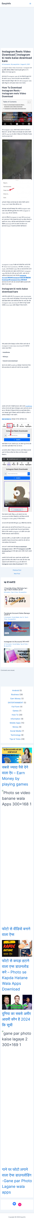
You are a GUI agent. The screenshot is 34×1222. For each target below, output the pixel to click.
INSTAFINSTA (6, 419)
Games (16, 711)
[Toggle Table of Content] (28, 102)
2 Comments (7, 617)
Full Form (15, 707)
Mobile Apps (15, 723)
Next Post (17, 573)
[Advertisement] (17, 25)
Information (7, 592)
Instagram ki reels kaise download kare (15, 108)
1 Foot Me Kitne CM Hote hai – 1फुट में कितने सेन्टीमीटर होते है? (16, 589)
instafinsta (28, 406)
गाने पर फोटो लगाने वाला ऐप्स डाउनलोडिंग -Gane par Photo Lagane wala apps (17, 1180)
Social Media (15, 617)
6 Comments (6, 64)
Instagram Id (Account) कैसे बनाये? (16, 642)
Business (15, 694)
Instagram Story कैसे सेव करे (19, 280)
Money (15, 727)
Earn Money (15, 698)
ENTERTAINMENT (15, 703)
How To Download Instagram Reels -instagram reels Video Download (14, 105)
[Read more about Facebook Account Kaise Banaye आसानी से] (17, 628)
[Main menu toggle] (30, 3)
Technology (16, 735)
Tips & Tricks (14, 592)
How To (22, 617)
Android (15, 690)
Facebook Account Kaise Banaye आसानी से (17, 614)
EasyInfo (6, 3)
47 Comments (8, 644)
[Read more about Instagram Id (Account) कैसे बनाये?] (17, 655)
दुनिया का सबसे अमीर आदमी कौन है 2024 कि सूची (16, 1019)
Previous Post (17, 570)
